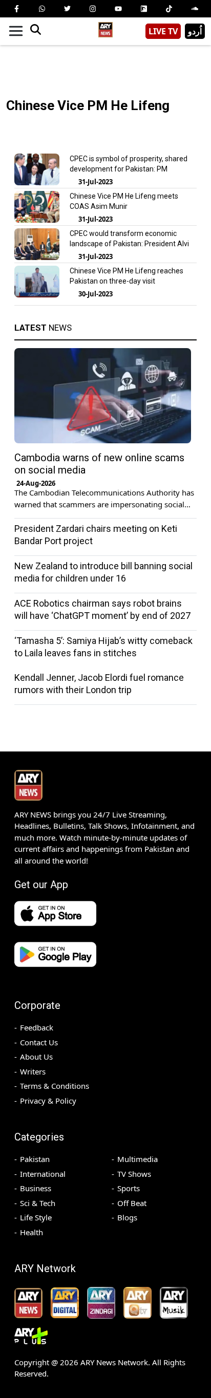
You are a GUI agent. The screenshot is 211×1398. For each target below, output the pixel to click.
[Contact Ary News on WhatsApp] (42, 8)
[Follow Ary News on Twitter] (67, 8)
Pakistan (35, 1159)
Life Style (36, 1217)
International (43, 1174)
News (43, 327)
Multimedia (137, 1159)
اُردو (195, 31)
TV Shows (134, 1174)
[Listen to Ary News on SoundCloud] (194, 8)
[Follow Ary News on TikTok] (169, 8)
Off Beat (131, 1203)
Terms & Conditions (54, 1086)
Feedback (36, 1027)
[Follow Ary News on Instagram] (92, 8)
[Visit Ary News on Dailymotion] (144, 8)
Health (31, 1232)
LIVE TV (163, 31)
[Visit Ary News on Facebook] (16, 8)
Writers (33, 1071)
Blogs (127, 1217)
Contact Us (39, 1042)
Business (35, 1188)
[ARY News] (105, 27)
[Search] (35, 31)
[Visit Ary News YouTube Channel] (118, 8)
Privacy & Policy (48, 1100)
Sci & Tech (37, 1203)
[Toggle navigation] (16, 31)
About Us (36, 1056)
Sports (128, 1188)
